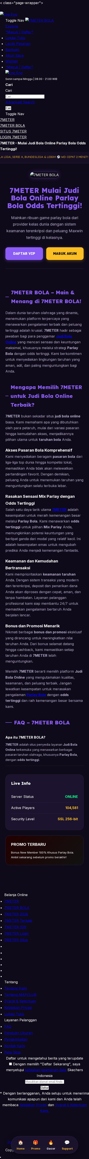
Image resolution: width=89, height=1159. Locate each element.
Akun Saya (14, 55)
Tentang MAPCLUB (20, 995)
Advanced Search (20, 102)
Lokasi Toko (15, 38)
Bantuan (12, 49)
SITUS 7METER (13, 131)
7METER (7, 120)
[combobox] (24, 97)
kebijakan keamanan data (45, 1070)
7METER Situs (16, 940)
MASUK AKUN (65, 253)
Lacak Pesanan (17, 43)
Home (21, 1145)
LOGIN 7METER (13, 137)
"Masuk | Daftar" (19, 32)
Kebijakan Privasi (18, 1007)
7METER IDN (15, 927)
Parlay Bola (36, 695)
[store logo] (39, 20)
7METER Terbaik (18, 920)
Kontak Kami (14, 1046)
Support (67, 1145)
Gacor (51, 1145)
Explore (11, 26)
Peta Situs (12, 1052)
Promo (35, 1145)
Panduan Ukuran (18, 1033)
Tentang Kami (15, 988)
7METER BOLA (12, 125)
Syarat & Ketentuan (20, 1001)
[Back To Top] (0, 1157)
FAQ (7, 1026)
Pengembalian (15, 1039)
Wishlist (11, 61)
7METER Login (16, 933)
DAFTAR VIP (24, 253)
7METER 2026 (16, 914)
